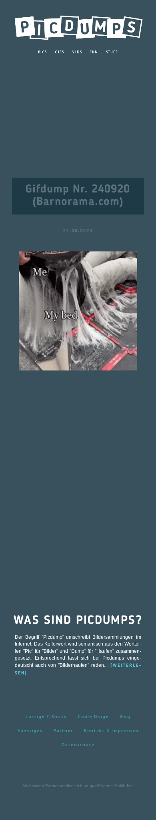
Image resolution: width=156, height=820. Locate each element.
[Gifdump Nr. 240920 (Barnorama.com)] (78, 310)
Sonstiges (30, 730)
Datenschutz (78, 744)
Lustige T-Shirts (46, 716)
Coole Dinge (93, 716)
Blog (125, 716)
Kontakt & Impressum (111, 730)
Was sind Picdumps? (78, 621)
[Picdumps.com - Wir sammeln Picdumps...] (78, 25)
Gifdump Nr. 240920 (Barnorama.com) (78, 196)
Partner (63, 730)
